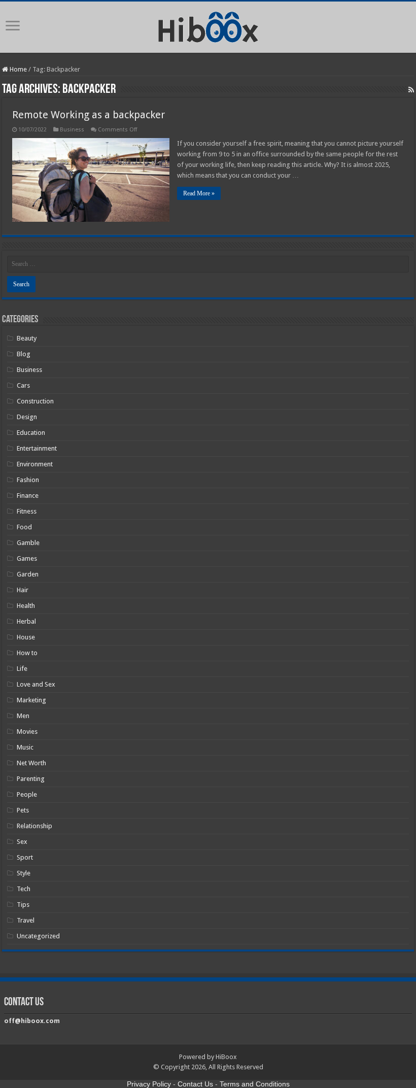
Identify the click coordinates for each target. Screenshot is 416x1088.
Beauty (27, 338)
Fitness (27, 511)
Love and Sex (36, 684)
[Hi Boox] (208, 25)
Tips (23, 904)
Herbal (26, 621)
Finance (28, 495)
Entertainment (37, 448)
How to (27, 653)
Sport (25, 857)
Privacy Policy (149, 1084)
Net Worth (31, 763)
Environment (35, 464)
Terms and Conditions (255, 1084)
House (26, 637)
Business (72, 129)
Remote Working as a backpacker (88, 115)
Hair (22, 590)
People (27, 794)
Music (25, 747)
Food (24, 527)
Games (27, 558)
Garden (28, 574)
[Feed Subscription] (411, 90)
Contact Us (195, 1084)
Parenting (31, 779)
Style (23, 873)
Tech (23, 889)
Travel (25, 920)
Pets (23, 810)
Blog (23, 354)
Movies (27, 731)
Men (23, 716)
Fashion (28, 480)
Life (22, 668)
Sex (22, 841)
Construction (35, 401)
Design (27, 417)
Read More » (199, 193)
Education (31, 432)
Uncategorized (38, 936)
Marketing (31, 700)
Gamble (28, 543)
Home (17, 69)
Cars (23, 385)
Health (26, 605)
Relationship (34, 826)
